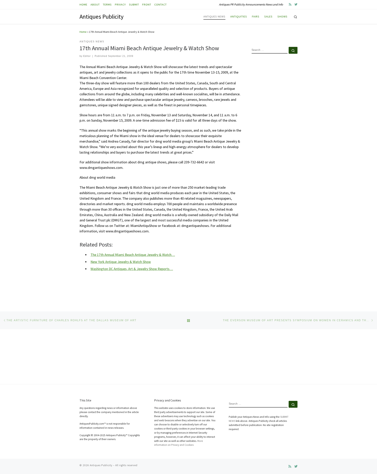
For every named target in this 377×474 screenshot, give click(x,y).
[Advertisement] (274, 120)
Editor (87, 56)
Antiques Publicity (101, 465)
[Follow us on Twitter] (296, 4)
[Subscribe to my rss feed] (290, 4)
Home (83, 32)
